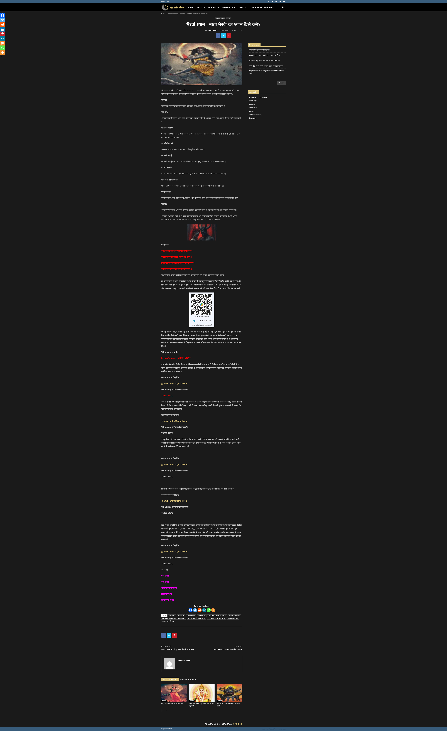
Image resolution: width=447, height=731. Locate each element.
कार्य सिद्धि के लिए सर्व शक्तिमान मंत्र (259, 50)
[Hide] (1, 57)
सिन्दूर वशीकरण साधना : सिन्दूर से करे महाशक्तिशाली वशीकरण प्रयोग (266, 72)
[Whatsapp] (209, 610)
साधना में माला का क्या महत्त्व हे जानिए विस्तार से (227, 649)
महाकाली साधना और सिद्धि (168, 621)
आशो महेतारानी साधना (169, 587)
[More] (213, 610)
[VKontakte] (284, 1)
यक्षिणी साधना (253, 108)
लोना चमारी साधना (167, 600)
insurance (282, 729)
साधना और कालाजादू (173, 14)
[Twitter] (276, 1)
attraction (181, 615)
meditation (181, 618)
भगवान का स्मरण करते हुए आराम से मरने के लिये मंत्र (177, 649)
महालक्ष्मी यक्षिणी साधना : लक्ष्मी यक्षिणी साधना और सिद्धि (264, 55)
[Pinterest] (2, 34)
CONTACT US (213, 7)
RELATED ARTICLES (170, 679)
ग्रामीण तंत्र (243, 7)
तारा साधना (165, 581)
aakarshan (171, 615)
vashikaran (201, 618)
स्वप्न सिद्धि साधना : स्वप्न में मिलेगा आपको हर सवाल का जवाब (266, 66)
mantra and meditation (263, 7)
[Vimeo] (280, 1)
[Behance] (268, 1)
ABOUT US (200, 7)
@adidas (237, 724)
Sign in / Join (165, 1)
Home (163, 14)
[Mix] (2, 43)
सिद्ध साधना (252, 118)
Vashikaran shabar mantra (216, 618)
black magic (201, 615)
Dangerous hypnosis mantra (217, 615)
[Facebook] (272, 1)
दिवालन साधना (167, 594)
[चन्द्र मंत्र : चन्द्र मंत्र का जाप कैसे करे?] (174, 693)
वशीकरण (251, 111)
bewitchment (191, 615)
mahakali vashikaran (169, 618)
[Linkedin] (2, 29)
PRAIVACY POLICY (229, 7)
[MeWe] (204, 610)
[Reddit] (200, 610)
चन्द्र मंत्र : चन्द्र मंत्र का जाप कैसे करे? (172, 703)
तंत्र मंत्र (182, 14)
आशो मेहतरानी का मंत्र (233, 618)
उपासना (189, 90)
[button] (283, 7)
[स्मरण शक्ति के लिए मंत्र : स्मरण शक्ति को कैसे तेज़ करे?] (202, 693)
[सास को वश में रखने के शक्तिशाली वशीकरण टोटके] (229, 693)
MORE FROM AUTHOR (188, 679)
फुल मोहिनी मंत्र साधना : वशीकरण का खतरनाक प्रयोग (264, 61)
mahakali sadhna (234, 615)
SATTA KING (192, 618)
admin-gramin (212, 30)
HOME (190, 7)
